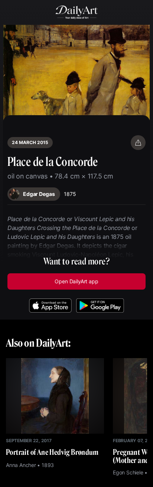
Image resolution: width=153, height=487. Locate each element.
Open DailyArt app (76, 281)
